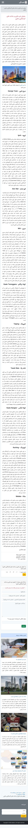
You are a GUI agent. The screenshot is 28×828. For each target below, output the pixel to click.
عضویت (23, 816)
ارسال (23, 626)
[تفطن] (23, 2)
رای (24, 574)
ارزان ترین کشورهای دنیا (21, 659)
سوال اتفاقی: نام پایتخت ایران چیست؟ (17, 619)
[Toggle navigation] (3, 2)
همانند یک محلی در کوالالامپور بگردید (18, 696)
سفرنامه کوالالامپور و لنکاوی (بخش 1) (18, 733)
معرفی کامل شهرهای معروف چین (19, 771)
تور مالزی (22, 85)
